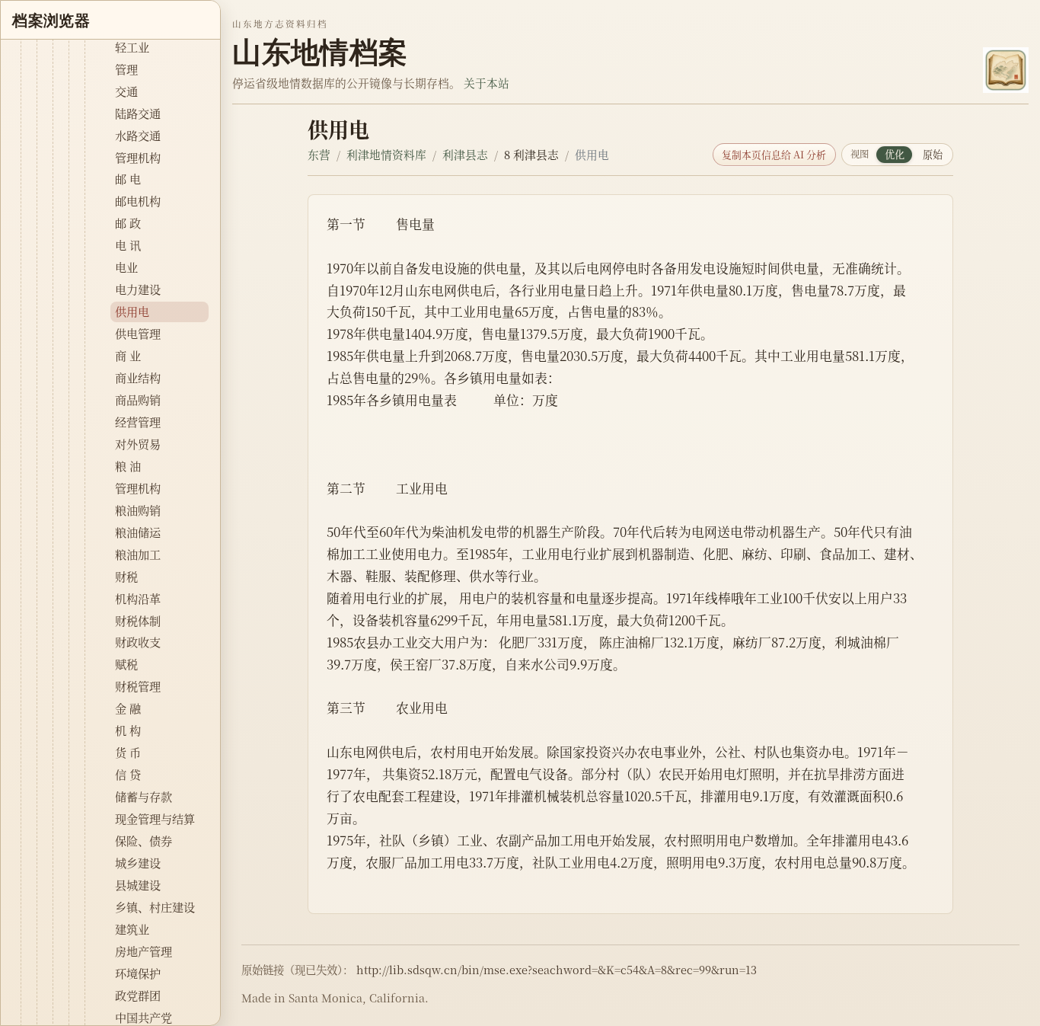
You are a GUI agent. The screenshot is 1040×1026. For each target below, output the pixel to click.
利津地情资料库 (386, 154)
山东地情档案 (319, 52)
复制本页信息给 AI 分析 (774, 154)
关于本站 (486, 83)
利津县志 (465, 154)
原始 (933, 154)
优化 (894, 154)
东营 (319, 154)
